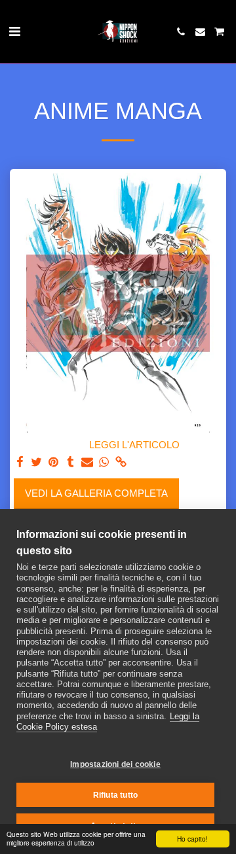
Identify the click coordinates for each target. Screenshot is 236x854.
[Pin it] (53, 462)
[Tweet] (37, 462)
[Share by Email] (87, 462)
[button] (14, 31)
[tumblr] (70, 462)
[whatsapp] (104, 462)
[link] (121, 462)
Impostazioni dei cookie (115, 764)
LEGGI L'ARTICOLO (134, 445)
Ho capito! (192, 839)
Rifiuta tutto (115, 795)
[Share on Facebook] (20, 462)
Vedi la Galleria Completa (96, 493)
